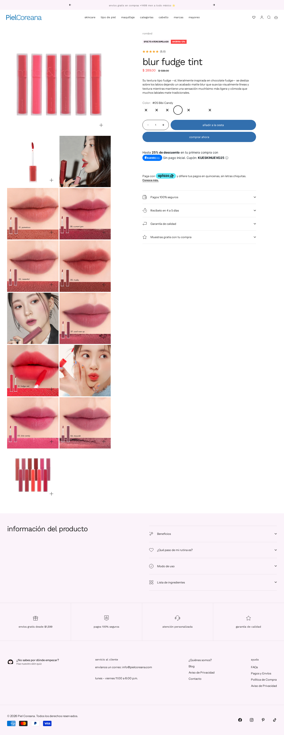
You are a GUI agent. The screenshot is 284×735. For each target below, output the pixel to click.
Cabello (163, 17)
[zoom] (101, 125)
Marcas (178, 17)
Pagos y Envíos (261, 673)
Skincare (90, 17)
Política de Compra (264, 679)
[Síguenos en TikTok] (274, 720)
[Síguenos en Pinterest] (263, 720)
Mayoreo (194, 17)
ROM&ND (147, 33)
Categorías (146, 17)
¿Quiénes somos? (200, 660)
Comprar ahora (199, 137)
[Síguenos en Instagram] (251, 720)
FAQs (254, 667)
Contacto (195, 678)
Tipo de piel (108, 17)
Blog (192, 666)
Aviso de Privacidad (202, 672)
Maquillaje (128, 17)
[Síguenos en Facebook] (240, 720)
